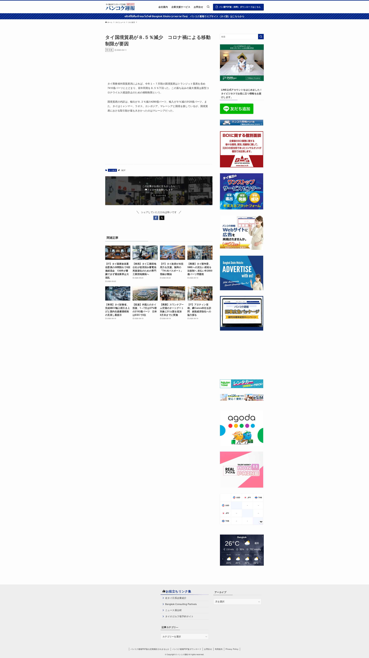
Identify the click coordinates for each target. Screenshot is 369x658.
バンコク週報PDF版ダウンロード (186, 649)
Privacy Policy (232, 649)
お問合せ (208, 649)
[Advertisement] (157, 62)
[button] (155, 218)
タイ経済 (112, 170)
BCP (123, 170)
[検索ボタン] (208, 7)
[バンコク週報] (120, 7)
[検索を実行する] (261, 36)
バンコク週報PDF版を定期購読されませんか (150, 649)
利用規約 (219, 649)
